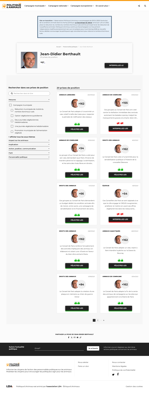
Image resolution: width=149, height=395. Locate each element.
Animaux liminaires (67, 95)
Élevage (106, 185)
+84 (81, 284)
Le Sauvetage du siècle (83, 22)
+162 (81, 103)
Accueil (58, 46)
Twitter (116, 378)
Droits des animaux (111, 140)
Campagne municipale (22, 105)
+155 (125, 102)
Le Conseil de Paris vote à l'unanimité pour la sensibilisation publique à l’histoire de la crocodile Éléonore (120, 159)
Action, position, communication (22, 149)
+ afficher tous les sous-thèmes (22, 137)
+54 (81, 148)
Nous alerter (83, 362)
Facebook (116, 374)
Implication (13, 145)
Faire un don (83, 366)
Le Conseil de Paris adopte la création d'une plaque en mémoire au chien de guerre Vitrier (77, 294)
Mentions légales (119, 366)
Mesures (12, 100)
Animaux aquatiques (111, 231)
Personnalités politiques (70, 46)
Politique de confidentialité (123, 370)
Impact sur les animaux (18, 140)
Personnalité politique (18, 157)
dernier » (104, 320)
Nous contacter (118, 362)
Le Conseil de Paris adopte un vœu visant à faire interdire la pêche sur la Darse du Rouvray (120, 250)
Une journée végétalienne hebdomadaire (31, 126)
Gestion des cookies (134, 386)
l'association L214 (54, 386)
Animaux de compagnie (112, 95)
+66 (81, 193)
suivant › (101, 320)
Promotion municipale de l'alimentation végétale (31, 131)
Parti (11, 153)
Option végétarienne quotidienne (28, 116)
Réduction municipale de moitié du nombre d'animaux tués (29, 110)
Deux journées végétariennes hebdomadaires (26, 121)
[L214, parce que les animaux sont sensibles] (9, 386)
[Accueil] (11, 10)
